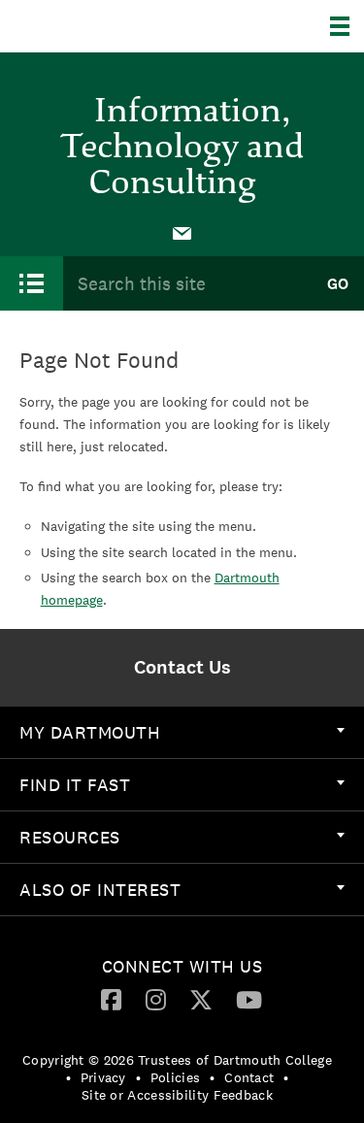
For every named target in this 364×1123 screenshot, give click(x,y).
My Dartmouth (89, 732)
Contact (249, 1077)
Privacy (103, 1077)
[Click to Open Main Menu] (31, 283)
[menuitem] (182, 232)
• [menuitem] (68, 1077)
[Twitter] (201, 998)
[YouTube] (249, 998)
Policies (175, 1077)
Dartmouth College (114, 26)
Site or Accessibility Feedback (177, 1095)
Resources (69, 837)
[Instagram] (156, 998)
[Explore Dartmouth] (347, 26)
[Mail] (182, 232)
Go (337, 284)
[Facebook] (111, 998)
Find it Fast (74, 785)
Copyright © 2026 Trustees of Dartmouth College (177, 1060)
